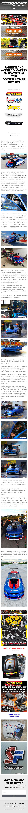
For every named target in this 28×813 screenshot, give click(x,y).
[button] (14, 8)
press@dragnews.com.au (17, 803)
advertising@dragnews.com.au (16, 806)
